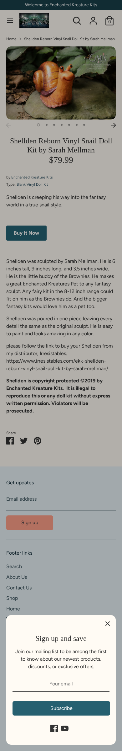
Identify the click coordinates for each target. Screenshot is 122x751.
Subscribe (61, 708)
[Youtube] (65, 728)
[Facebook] (54, 728)
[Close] (107, 623)
